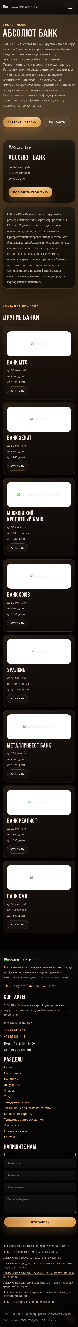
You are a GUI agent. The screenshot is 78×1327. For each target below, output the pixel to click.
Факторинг (11, 1125)
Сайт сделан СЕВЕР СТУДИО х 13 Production (30, 1320)
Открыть (17, 390)
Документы (12, 1085)
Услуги (8, 1096)
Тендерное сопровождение (23, 1120)
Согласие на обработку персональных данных (32, 1257)
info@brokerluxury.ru (19, 1023)
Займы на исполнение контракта (27, 1108)
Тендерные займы (17, 1102)
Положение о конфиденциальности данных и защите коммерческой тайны (37, 1293)
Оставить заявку (22, 122)
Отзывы (9, 1091)
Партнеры (11, 1079)
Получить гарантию (30, 192)
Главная (9, 1067)
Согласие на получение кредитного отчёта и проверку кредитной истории (38, 1284)
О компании (12, 1073)
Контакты (57, 122)
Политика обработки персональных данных (31, 1251)
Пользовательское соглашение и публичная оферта (36, 1245)
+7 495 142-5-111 (15, 1030)
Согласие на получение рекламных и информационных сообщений (38, 1274)
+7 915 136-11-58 (15, 1037)
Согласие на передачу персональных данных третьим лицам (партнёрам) (37, 1265)
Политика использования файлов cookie (28, 1301)
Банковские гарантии (19, 1114)
